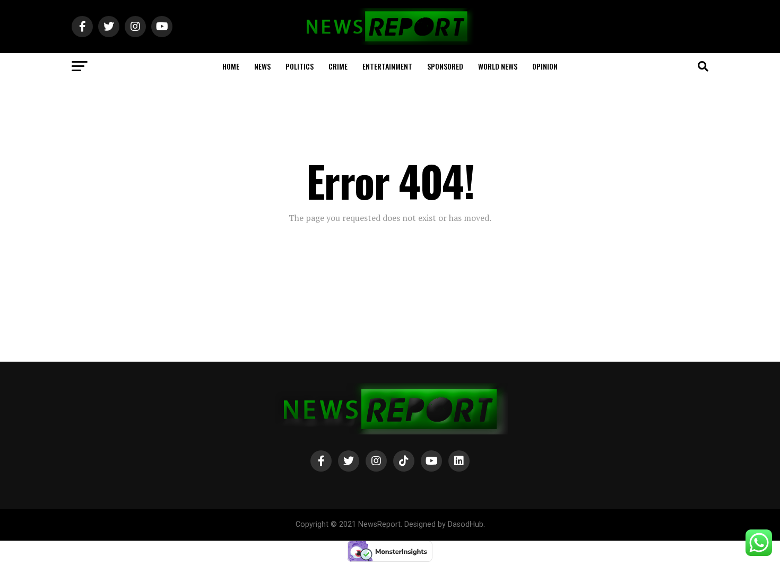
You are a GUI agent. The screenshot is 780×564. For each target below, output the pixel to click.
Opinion (545, 66)
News (262, 66)
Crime (338, 66)
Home (230, 66)
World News (497, 66)
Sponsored (445, 66)
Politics (299, 66)
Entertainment (387, 66)
